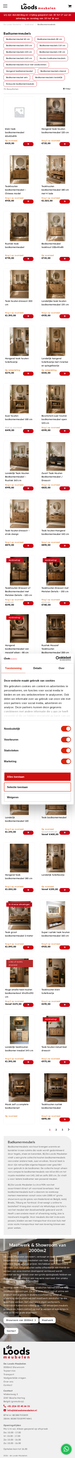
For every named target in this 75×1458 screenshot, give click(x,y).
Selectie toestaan (17, 786)
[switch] (66, 739)
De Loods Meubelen (12, 24)
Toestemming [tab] (13, 668)
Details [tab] (37, 668)
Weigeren (12, 797)
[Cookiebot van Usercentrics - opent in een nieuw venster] (55, 658)
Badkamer (29, 24)
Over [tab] (62, 668)
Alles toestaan (15, 776)
